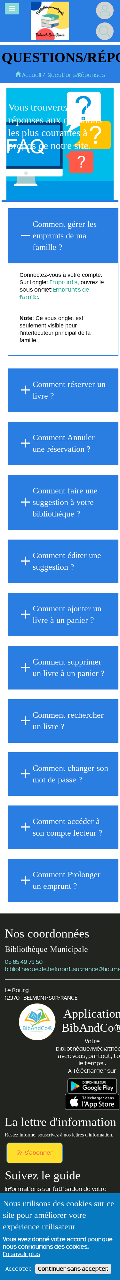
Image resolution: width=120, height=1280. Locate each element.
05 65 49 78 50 (24, 961)
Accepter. (18, 1268)
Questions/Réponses (76, 74)
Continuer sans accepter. (73, 1268)
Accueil (31, 74)
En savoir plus (21, 1254)
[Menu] (12, 8)
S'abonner (38, 1152)
